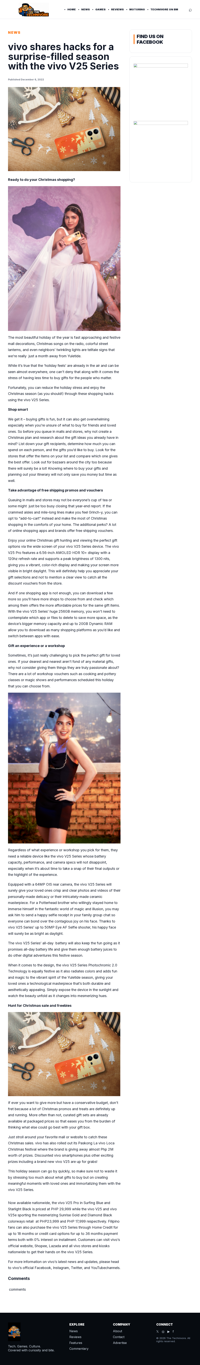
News (85, 9)
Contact (118, 1337)
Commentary (78, 1349)
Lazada (55, 1246)
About (117, 1331)
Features (75, 1343)
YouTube (98, 1268)
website (26, 1246)
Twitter (76, 1268)
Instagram (61, 1268)
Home (71, 9)
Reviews (117, 9)
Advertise (120, 1343)
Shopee (40, 1246)
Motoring (137, 9)
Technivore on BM (164, 9)
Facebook (43, 1268)
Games (100, 9)
